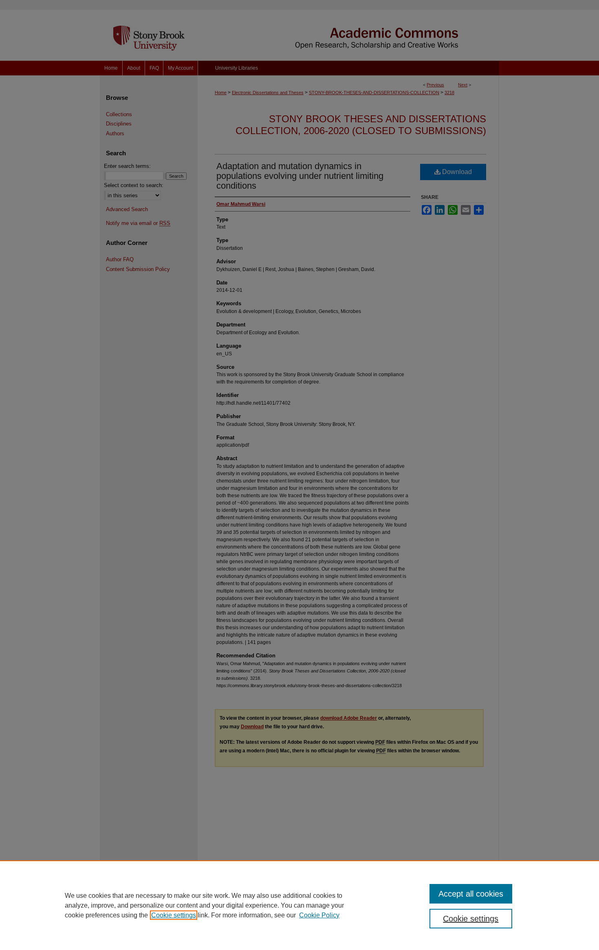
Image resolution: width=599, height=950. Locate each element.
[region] (299, 905)
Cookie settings (173, 915)
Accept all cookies (470, 893)
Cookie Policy (319, 915)
